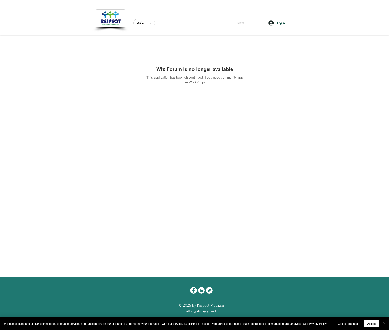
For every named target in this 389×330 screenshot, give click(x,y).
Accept (371, 323)
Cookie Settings (348, 323)
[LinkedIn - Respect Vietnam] (201, 290)
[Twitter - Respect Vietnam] (209, 290)
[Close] (384, 323)
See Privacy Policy (315, 323)
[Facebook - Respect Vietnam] (193, 290)
